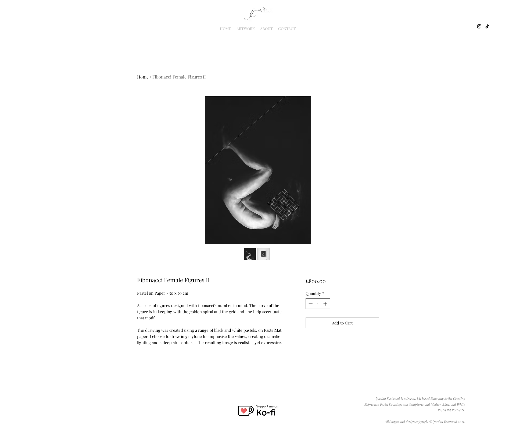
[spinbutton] (317, 304)
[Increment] (325, 304)
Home (143, 77)
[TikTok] (487, 26)
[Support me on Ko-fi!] (258, 411)
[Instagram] (479, 26)
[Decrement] (310, 304)
